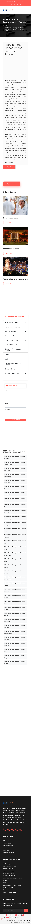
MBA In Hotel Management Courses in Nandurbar (15, 469)
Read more (9, 222)
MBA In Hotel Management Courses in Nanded (15, 626)
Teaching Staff (7, 843)
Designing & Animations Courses (13, 364)
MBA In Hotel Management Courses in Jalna (15, 500)
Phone (6, 403)
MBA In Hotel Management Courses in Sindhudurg (15, 476)
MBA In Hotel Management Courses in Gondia (15, 596)
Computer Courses (11, 340)
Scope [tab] (9, 171)
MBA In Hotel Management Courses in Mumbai (15, 590)
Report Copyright (8, 845)
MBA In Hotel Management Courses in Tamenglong (15, 463)
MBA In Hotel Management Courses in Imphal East (15, 578)
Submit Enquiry (16, 419)
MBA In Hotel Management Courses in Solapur (15, 488)
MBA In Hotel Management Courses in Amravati (15, 494)
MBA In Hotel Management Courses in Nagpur (15, 572)
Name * (7, 391)
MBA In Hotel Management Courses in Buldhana (15, 482)
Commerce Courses (11, 336)
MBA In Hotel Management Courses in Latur (15, 602)
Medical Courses (10, 331)
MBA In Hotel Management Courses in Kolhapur (15, 524)
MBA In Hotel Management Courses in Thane (15, 506)
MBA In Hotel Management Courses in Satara (15, 614)
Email (6, 397)
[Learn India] (8, 10)
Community (6, 848)
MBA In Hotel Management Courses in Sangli (15, 566)
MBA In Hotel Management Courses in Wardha (15, 457)
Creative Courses (10, 369)
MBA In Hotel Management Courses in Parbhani (15, 645)
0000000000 (9, 2)
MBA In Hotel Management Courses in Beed (15, 651)
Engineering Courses (12, 322)
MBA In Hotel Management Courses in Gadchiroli (15, 536)
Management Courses (12, 327)
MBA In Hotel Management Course (15, 27)
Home (5, 25)
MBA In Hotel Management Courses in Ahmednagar (15, 518)
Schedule (6, 850)
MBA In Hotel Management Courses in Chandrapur (15, 554)
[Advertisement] (15, 67)
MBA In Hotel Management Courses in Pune (15, 542)
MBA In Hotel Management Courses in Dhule (15, 608)
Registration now (12, 184)
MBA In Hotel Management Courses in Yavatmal (15, 620)
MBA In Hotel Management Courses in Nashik (15, 663)
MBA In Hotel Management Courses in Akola (15, 560)
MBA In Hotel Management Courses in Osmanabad (15, 632)
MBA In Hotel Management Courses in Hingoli (15, 530)
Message (7, 409)
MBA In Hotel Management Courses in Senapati (15, 639)
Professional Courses (12, 373)
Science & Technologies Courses (13, 349)
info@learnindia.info (20, 2)
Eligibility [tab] (9, 167)
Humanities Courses (11, 345)
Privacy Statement (8, 841)
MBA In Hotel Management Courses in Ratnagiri (15, 512)
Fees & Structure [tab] (21, 167)
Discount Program (8, 852)
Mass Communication (12, 378)
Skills (6, 359)
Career (7, 354)
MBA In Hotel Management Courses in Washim (15, 548)
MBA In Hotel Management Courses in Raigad (15, 657)
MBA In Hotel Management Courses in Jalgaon (15, 584)
